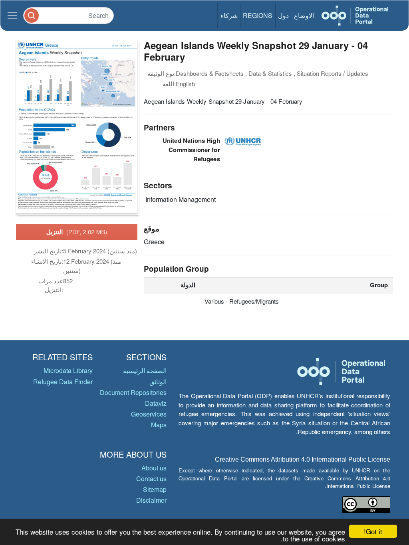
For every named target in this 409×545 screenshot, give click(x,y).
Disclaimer (151, 500)
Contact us (151, 478)
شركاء (229, 15)
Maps (159, 424)
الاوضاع (304, 15)
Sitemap (155, 489)
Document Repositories (133, 392)
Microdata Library (68, 370)
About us (154, 467)
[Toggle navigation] (12, 16)
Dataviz (156, 403)
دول (283, 15)
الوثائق (158, 381)
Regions (257, 15)
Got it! (373, 531)
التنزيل (76, 231)
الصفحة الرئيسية (145, 370)
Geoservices (149, 414)
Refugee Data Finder (63, 381)
